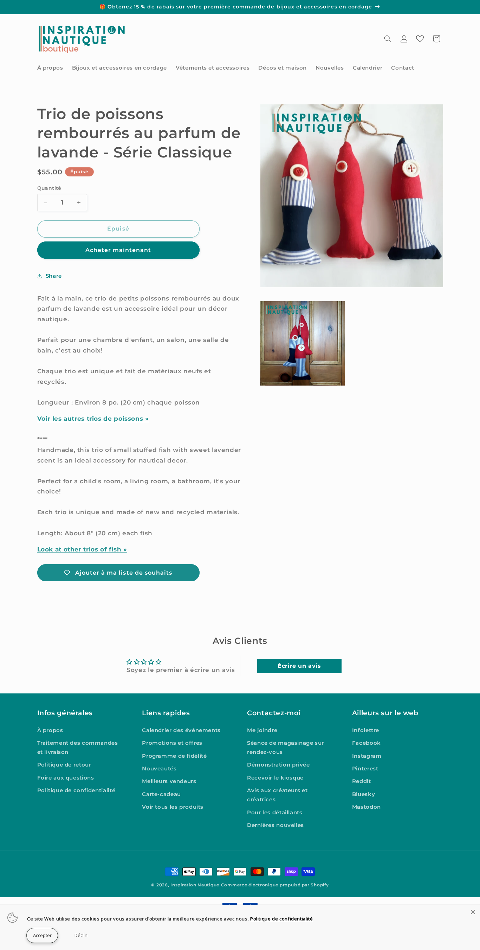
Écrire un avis (299, 666)
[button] (388, 39)
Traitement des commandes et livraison (77, 747)
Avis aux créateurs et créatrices (277, 795)
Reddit (361, 781)
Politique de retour (64, 765)
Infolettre (365, 730)
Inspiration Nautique (194, 885)
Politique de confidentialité (76, 791)
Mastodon (366, 807)
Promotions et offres (172, 743)
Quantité (49, 188)
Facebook (366, 743)
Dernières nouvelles (275, 825)
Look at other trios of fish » (82, 549)
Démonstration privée (278, 765)
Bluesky (363, 794)
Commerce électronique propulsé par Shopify (275, 885)
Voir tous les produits (172, 807)
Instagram (367, 756)
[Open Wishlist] (420, 39)
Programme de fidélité (174, 756)
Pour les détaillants (275, 812)
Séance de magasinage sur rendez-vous (285, 747)
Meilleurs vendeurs (169, 781)
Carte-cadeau (161, 794)
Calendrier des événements (181, 730)
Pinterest (365, 768)
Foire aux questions (65, 778)
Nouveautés (159, 768)
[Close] (472, 912)
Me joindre (262, 730)
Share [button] (54, 276)
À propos (50, 730)
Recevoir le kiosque (275, 778)
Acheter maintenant (118, 250)
